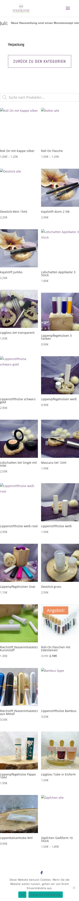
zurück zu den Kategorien (39, 61)
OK (22, 894)
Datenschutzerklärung (46, 894)
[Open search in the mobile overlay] (39, 97)
